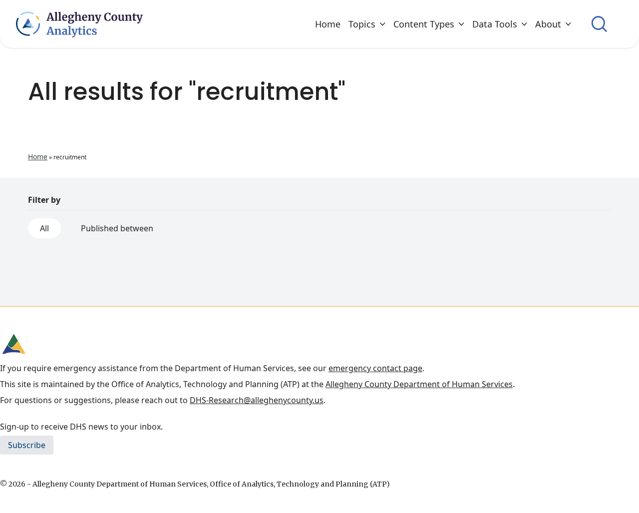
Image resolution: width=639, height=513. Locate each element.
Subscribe (26, 445)
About (548, 24)
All (44, 228)
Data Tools (494, 24)
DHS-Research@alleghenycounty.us (256, 400)
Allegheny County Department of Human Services (419, 384)
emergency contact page (375, 368)
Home (327, 24)
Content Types (423, 24)
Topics (361, 24)
